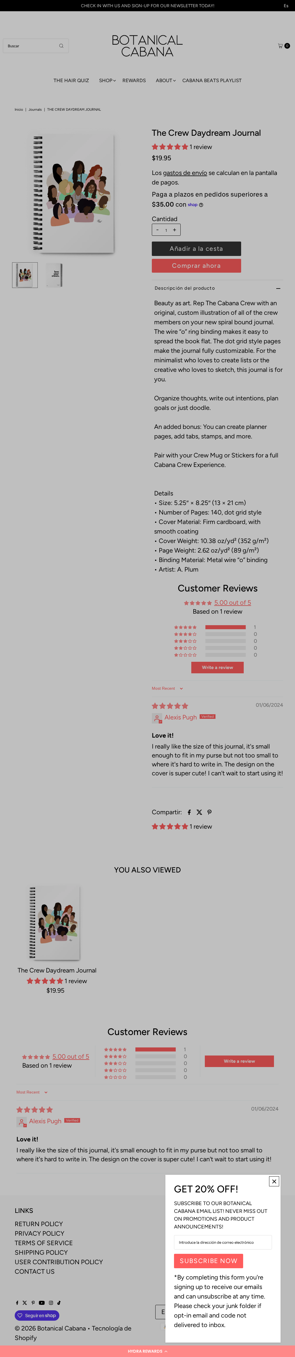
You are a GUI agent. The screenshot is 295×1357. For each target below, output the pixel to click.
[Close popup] (274, 1181)
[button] (147, 1351)
